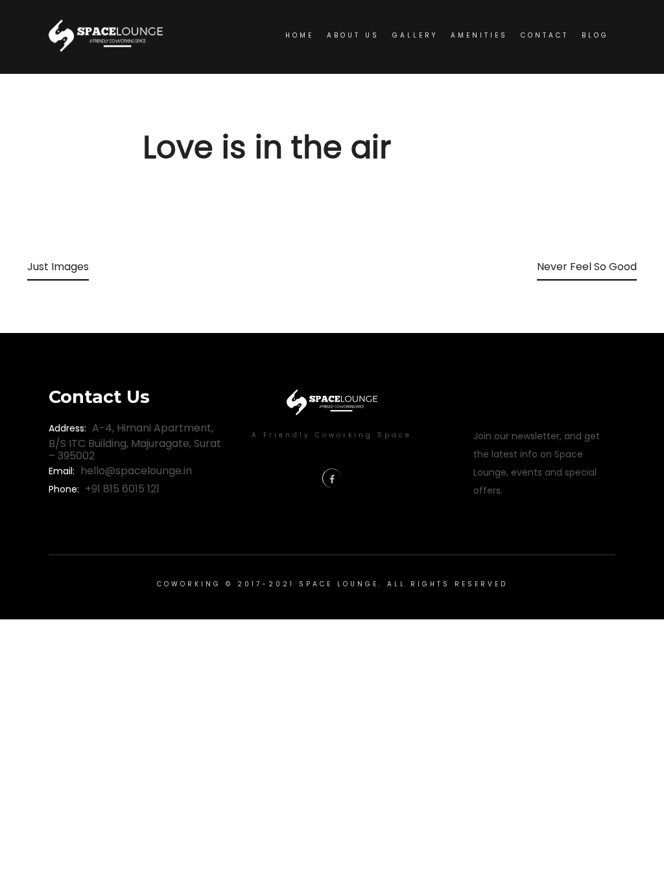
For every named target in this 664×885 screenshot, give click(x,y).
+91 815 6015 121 (122, 488)
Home (299, 35)
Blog (595, 35)
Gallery (415, 35)
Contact (545, 35)
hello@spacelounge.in (136, 470)
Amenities (479, 35)
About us (353, 35)
